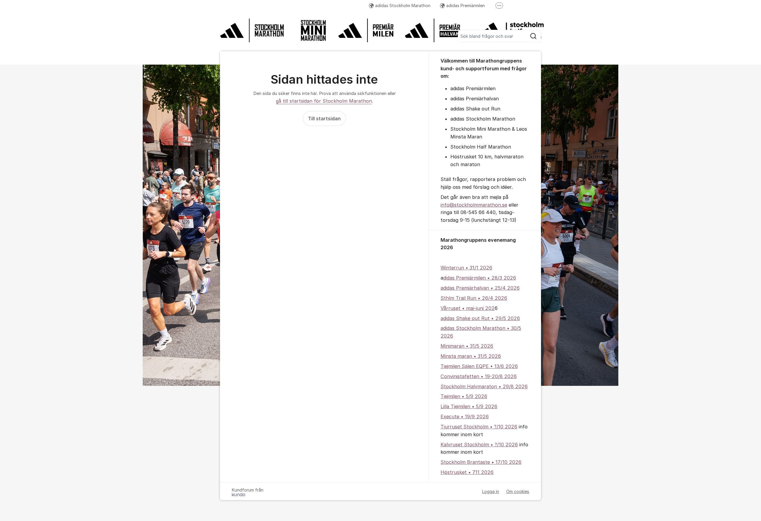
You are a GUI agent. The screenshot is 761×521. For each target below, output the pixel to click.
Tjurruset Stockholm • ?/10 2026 (479, 427)
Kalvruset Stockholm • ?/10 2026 (479, 444)
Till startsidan (324, 118)
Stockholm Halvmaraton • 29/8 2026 (484, 386)
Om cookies (517, 491)
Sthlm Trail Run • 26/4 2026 (474, 298)
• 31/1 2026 (478, 268)
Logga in (490, 491)
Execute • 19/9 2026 (465, 416)
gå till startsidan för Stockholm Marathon (324, 101)
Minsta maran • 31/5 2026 (471, 356)
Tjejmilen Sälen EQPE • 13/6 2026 (479, 366)
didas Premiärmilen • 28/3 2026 (479, 278)
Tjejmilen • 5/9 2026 (464, 396)
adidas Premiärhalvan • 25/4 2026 (480, 288)
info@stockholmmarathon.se (474, 205)
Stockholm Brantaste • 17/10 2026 (481, 462)
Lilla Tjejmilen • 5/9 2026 (469, 406)
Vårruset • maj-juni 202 (468, 308)
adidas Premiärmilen (465, 5)
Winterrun (452, 268)
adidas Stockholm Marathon (402, 5)
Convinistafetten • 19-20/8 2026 (479, 376)
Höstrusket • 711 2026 (467, 472)
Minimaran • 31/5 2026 (467, 346)
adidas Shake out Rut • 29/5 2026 (480, 318)
